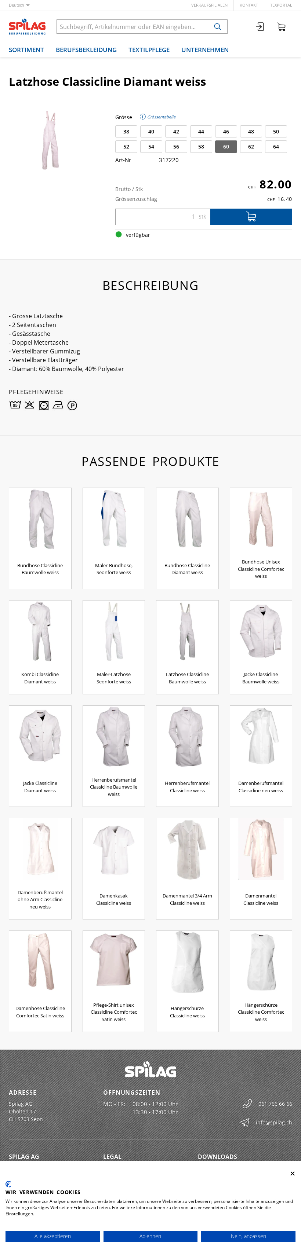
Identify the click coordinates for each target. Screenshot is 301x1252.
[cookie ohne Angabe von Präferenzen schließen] (292, 1173)
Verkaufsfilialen (209, 5)
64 (276, 146)
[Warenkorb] (281, 26)
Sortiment (26, 49)
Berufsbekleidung (86, 49)
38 (126, 131)
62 (251, 146)
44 (201, 131)
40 (151, 131)
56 (176, 146)
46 (226, 131)
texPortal (281, 5)
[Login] (260, 26)
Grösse (123, 117)
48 (251, 131)
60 (226, 146)
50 (276, 131)
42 (176, 131)
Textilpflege (149, 49)
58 (201, 146)
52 (126, 146)
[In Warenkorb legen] (251, 217)
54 (151, 146)
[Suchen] (218, 26)
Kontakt (249, 5)
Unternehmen (205, 49)
